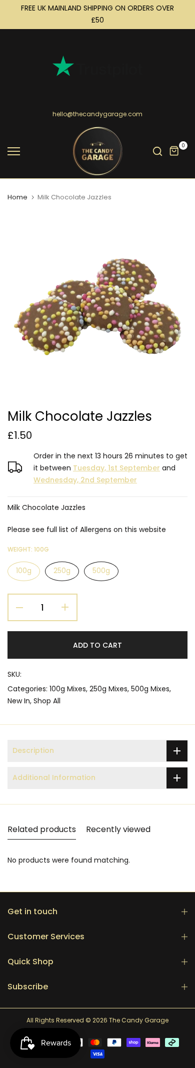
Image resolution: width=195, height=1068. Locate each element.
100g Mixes (68, 689)
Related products (42, 829)
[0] (174, 151)
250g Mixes (109, 689)
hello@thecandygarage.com (97, 114)
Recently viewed (118, 829)
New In (19, 701)
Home (18, 197)
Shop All (47, 701)
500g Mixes (150, 689)
